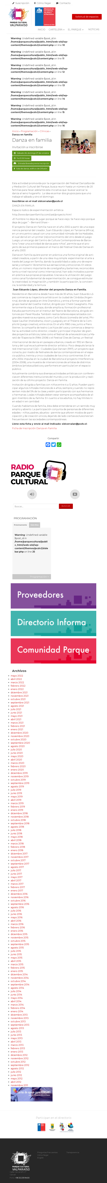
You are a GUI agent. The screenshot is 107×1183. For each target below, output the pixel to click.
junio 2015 (16, 954)
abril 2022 (16, 679)
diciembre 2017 (19, 853)
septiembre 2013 (20, 1025)
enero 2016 (17, 931)
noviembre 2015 (19, 937)
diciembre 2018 (19, 813)
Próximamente (20, 525)
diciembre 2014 (19, 974)
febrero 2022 (18, 686)
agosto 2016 (17, 907)
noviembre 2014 (20, 978)
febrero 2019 (18, 806)
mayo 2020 (17, 756)
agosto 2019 (17, 786)
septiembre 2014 (20, 984)
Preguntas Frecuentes (47, 1152)
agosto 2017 (17, 867)
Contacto (64, 3)
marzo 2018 (17, 843)
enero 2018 (17, 850)
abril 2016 (16, 920)
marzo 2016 (17, 924)
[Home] (32, 16)
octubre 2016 (18, 900)
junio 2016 (16, 914)
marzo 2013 (17, 1045)
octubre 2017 (18, 860)
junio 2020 (17, 753)
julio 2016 (16, 910)
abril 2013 (16, 1041)
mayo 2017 (17, 877)
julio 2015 (16, 951)
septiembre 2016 (20, 904)
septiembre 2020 (20, 743)
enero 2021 (17, 729)
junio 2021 (16, 712)
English (40, 1158)
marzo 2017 (17, 884)
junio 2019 (16, 793)
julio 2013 (16, 1031)
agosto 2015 (17, 947)
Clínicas (44, 131)
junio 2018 (16, 833)
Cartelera (55, 29)
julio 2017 (16, 870)
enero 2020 (17, 769)
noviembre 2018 (20, 816)
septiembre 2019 (20, 783)
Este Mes (35, 525)
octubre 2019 (18, 780)
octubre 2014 (18, 981)
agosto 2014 (17, 988)
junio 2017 (16, 873)
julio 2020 (16, 749)
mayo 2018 (17, 837)
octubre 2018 (18, 820)
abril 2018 (16, 840)
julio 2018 (16, 830)
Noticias (93, 29)
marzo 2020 (17, 763)
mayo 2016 (16, 917)
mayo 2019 (17, 796)
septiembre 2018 (20, 823)
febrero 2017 (18, 887)
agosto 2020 (18, 746)
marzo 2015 (17, 964)
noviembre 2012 (20, 1058)
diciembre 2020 (19, 733)
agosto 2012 (17, 1068)
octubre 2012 (18, 1061)
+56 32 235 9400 (22, 1178)
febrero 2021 (18, 726)
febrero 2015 (18, 967)
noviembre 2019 (20, 776)
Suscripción (22, 3)
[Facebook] (48, 445)
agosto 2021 (17, 706)
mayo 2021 (17, 716)
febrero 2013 (18, 1048)
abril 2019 (16, 800)
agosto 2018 (17, 826)
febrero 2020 (18, 766)
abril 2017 (16, 880)
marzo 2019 (17, 803)
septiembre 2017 (20, 863)
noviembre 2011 (19, 1085)
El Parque (74, 29)
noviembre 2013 (20, 1018)
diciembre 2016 (19, 894)
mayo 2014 (17, 998)
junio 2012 (16, 1075)
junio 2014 (16, 994)
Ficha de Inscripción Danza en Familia (34, 428)
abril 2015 (16, 961)
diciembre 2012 (19, 1055)
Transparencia (72, 1152)
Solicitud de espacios (86, 16)
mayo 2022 (17, 675)
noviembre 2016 (19, 897)
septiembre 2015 (20, 944)
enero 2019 (17, 810)
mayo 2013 (17, 1038)
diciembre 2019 (19, 773)
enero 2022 (17, 689)
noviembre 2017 (20, 857)
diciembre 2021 (19, 692)
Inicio (41, 29)
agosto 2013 (17, 1028)
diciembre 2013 (19, 1014)
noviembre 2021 (20, 696)
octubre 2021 (18, 699)
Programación (29, 131)
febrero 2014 (18, 1008)
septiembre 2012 (20, 1065)
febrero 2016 (18, 927)
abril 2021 (16, 719)
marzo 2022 (17, 682)
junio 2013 (16, 1035)
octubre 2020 (18, 739)
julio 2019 (16, 790)
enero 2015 (17, 971)
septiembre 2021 (20, 702)
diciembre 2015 (19, 934)
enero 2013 (17, 1051)
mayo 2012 (17, 1078)
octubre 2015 (18, 941)
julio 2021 (16, 709)
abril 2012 (16, 1082)
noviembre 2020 (20, 736)
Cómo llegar (44, 3)
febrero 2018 (18, 847)
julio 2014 (16, 991)
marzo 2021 (17, 722)
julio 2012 (16, 1072)
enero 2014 (17, 1011)
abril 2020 (16, 759)
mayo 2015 (16, 957)
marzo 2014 (17, 1004)
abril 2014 (16, 1001)
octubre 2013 (18, 1021)
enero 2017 (17, 890)
